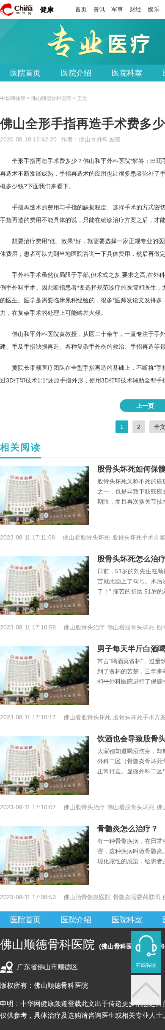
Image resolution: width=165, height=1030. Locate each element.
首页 (81, 9)
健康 (47, 9)
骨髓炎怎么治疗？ (127, 828)
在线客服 (146, 965)
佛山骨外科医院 (99, 139)
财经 (135, 9)
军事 (117, 9)
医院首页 (25, 73)
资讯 (99, 9)
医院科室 (127, 73)
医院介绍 (76, 73)
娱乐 (154, 9)
